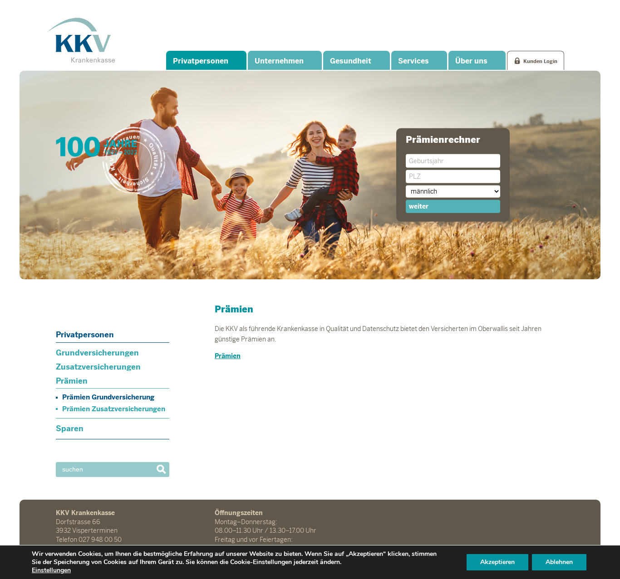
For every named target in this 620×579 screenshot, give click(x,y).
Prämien (72, 381)
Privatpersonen (200, 61)
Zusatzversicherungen (98, 367)
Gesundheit (350, 61)
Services (413, 61)
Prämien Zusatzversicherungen (113, 408)
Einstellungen (51, 570)
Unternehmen (279, 61)
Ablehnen (559, 562)
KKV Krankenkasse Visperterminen (81, 40)
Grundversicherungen (97, 353)
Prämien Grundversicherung (108, 397)
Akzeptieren (497, 562)
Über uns (471, 61)
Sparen (70, 428)
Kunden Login (540, 61)
